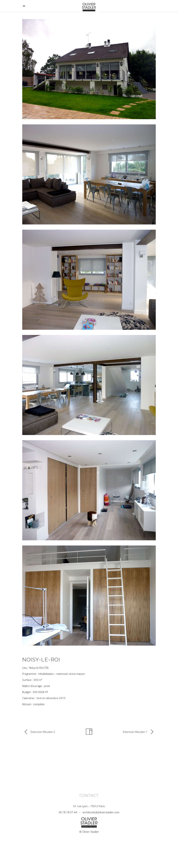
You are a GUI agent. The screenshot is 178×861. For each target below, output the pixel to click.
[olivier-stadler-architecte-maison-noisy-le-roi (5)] (89, 174)
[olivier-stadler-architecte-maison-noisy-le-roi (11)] (89, 490)
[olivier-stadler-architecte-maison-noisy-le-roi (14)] (89, 69)
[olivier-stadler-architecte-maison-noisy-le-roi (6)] (89, 280)
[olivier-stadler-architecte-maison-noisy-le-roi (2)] (89, 596)
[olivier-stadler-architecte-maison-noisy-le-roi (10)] (89, 385)
